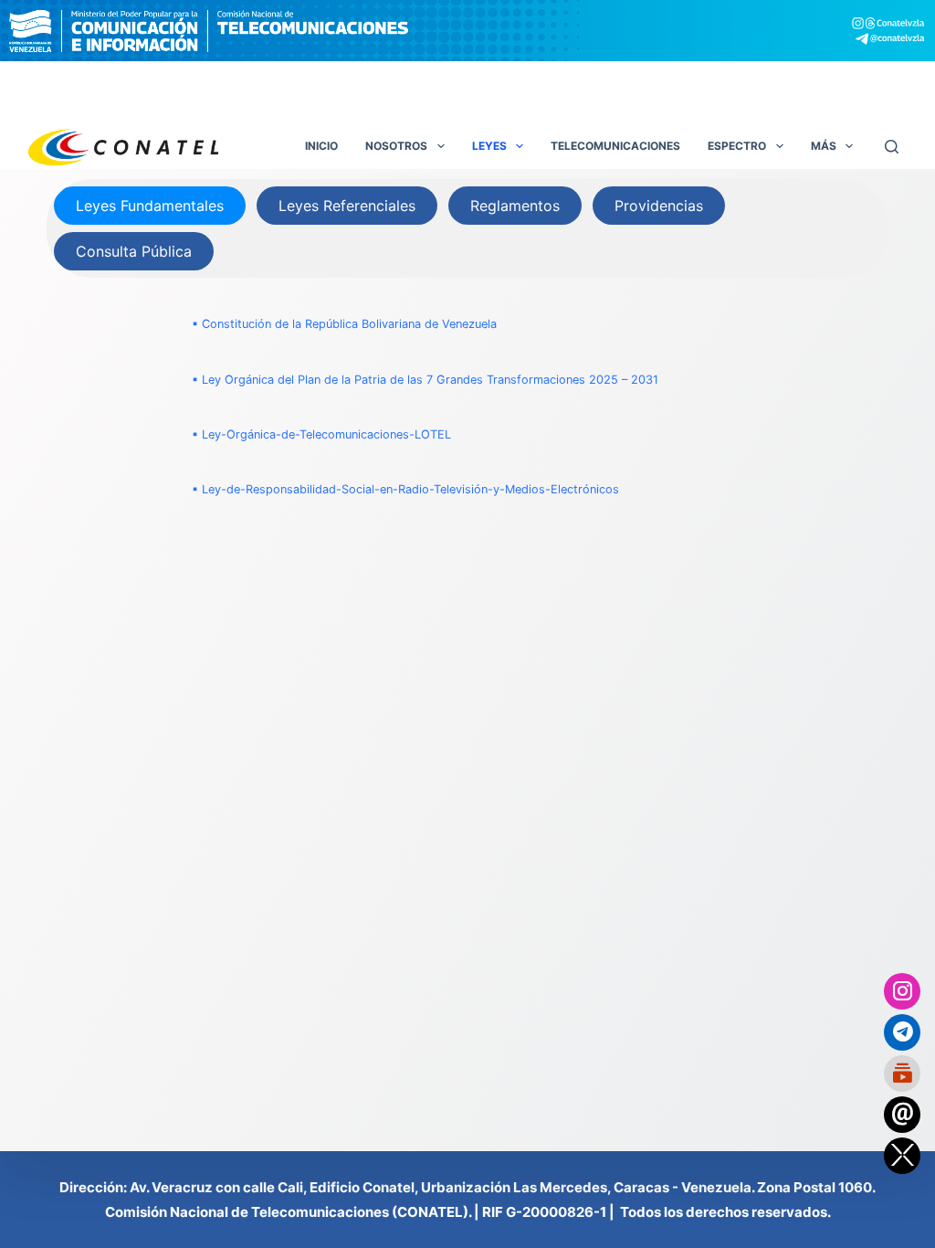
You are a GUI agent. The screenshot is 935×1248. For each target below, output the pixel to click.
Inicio (321, 146)
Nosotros (396, 146)
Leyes (489, 146)
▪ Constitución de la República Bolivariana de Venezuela (344, 324)
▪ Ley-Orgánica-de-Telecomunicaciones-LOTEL (321, 434)
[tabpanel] (467, 406)
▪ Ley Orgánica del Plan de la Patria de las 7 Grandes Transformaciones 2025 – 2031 (425, 379)
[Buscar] (891, 146)
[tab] (150, 205)
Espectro (737, 146)
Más (823, 146)
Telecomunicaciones (615, 146)
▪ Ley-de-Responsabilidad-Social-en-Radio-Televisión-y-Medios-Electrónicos (405, 489)
